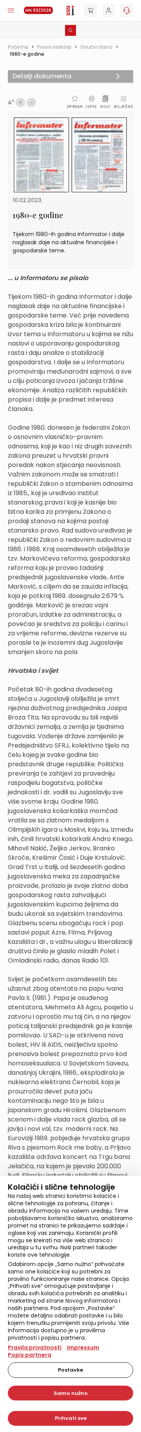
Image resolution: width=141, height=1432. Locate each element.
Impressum (83, 1347)
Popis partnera (29, 1355)
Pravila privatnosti (34, 1347)
